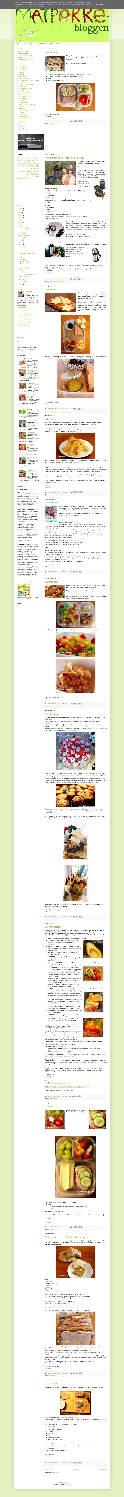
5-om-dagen (21, 157)
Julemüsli (21, 90)
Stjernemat (50, 289)
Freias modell (75, 730)
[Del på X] (78, 121)
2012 (20, 224)
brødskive (36, 158)
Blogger (68, 1484)
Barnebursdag (51, 714)
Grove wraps (22, 86)
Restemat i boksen (32, 457)
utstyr (66, 281)
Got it (108, 4)
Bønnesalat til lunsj (32, 383)
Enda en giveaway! (32, 408)
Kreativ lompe (51, 1383)
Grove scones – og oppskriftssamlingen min (65, 1237)
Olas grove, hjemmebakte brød (27, 104)
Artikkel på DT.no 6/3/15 (25, 57)
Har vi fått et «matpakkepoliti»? (32, 370)
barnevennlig (20, 158)
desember (23, 228)
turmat (22, 178)
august (22, 237)
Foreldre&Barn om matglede (26, 318)
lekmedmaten (20, 169)
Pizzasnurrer (22, 112)
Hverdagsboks (51, 52)
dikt (26, 160)
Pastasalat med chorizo (25, 110)
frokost (30, 162)
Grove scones (22, 82)
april (22, 246)
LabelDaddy (30, 166)
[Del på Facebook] (80, 121)
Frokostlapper (22, 76)
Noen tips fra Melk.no (24, 324)
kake (25, 166)
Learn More (100, 4)
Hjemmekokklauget (21, 165)
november (23, 231)
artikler (51, 1098)
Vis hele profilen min (22, 307)
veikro (29, 178)
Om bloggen (28, 43)
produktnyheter (20, 174)
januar (22, 281)
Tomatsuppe (22, 128)
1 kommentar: (64, 1096)
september (23, 235)
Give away (29, 358)
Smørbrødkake (23, 122)
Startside (18, 43)
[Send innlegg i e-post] (71, 121)
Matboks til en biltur (32, 421)
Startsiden (75, 1469)
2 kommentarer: (64, 408)
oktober (23, 233)
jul (22, 166)
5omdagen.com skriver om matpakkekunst (26, 315)
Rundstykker (22, 120)
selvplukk (31, 177)
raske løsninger (58, 281)
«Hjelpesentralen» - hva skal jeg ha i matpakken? (32, 472)
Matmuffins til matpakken (30, 445)
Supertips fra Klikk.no (24, 326)
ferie (36, 160)
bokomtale (52, 574)
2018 (20, 210)
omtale (23, 173)
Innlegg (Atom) (55, 1472)
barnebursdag (35, 156)
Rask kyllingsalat (23, 116)
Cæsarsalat (22, 70)
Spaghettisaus (22, 124)
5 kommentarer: (64, 121)
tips (63, 281)
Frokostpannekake (24, 78)
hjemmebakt (36, 163)
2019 (20, 208)
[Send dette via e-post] (74, 121)
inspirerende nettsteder (33, 165)
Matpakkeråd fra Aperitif (25, 322)
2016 (20, 215)
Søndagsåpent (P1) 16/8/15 (26, 53)
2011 (20, 226)
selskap (51, 919)
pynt (27, 174)
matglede (35, 169)
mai (22, 244)
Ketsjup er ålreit (52, 502)
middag (19, 173)
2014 (20, 219)
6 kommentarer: (64, 703)
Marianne (29, 291)
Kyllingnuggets (23, 94)
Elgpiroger (21, 74)
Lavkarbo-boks (51, 582)
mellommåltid (30, 171)
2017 (20, 213)
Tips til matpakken (40, 43)
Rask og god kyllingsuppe (26, 118)
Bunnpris (19, 160)
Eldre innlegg (102, 1469)
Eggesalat (21, 72)
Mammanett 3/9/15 (24, 51)
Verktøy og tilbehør (54, 43)
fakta (54, 1098)
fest (38, 160)
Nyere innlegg (49, 1469)
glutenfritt (24, 163)
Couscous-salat (23, 68)
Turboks (48, 1106)
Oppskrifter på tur (23, 106)
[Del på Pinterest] (81, 121)
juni (22, 242)
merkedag (36, 171)
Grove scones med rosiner (26, 84)
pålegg (51, 1465)
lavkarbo (52, 706)
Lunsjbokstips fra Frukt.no (25, 320)
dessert (23, 160)
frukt (34, 162)
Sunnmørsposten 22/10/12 (26, 59)
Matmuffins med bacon (25, 96)
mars (22, 249)
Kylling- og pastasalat (24, 92)
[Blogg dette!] (76, 121)
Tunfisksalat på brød (24, 130)
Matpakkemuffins (23, 98)
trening (19, 178)
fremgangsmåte (53, 494)
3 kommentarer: (64, 492)
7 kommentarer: (64, 916)
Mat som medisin (52, 927)
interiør (19, 166)
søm (34, 177)
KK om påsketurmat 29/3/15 (26, 55)
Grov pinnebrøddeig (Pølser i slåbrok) (29, 80)
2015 (20, 217)
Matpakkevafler (23, 100)
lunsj (27, 169)
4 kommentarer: (64, 1462)
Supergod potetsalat (24, 126)
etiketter (29, 160)
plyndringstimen (35, 173)
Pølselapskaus (23, 114)
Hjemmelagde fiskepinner (25, 88)
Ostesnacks (50, 419)
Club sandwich (23, 66)
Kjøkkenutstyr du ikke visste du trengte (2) (64, 158)
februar (23, 279)
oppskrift (52, 281)
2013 (20, 222)
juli (21, 240)
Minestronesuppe (23, 102)
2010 (20, 284)
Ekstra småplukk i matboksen (31, 395)
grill (30, 163)
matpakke (52, 123)
